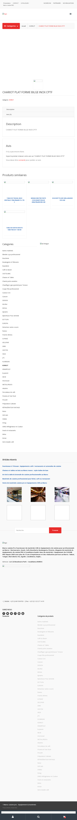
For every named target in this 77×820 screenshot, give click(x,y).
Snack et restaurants (9, 430)
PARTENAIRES (57, 3)
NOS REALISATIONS (68, 3)
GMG (4, 346)
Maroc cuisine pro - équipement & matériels (20, 805)
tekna (4, 434)
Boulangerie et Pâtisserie (10, 262)
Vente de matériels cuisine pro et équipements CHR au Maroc (24, 483)
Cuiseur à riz (6, 293)
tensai (4, 438)
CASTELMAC (6, 274)
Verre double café (8, 442)
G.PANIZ (5, 339)
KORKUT (11, 100)
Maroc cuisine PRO (8, 5)
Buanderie (5, 266)
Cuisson (5, 296)
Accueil (24, 26)
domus (4, 308)
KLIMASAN (6, 362)
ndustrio (5, 388)
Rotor (4, 411)
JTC (3, 358)
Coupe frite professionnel (10, 289)
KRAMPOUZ (6, 369)
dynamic (5, 312)
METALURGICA (7, 384)
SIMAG (4, 419)
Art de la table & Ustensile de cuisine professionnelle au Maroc (25, 474)
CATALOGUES (25, 3)
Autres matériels (7, 251)
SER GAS (5, 415)
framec (4, 331)
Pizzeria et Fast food (9, 396)
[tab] (38, 109)
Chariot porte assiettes (9, 281)
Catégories (11, 26)
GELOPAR (5, 342)
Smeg (4, 423)
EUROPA (5, 323)
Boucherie (5, 258)
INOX (4, 354)
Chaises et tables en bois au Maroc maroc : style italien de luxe (25, 470)
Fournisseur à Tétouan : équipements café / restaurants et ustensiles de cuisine (31, 466)
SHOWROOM (47, 3)
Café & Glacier (7, 270)
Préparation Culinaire (9, 404)
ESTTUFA (5, 319)
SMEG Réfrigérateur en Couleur (12, 427)
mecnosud (5, 381)
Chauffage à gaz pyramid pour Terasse (15, 285)
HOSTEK (5, 350)
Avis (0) (9, 114)
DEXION (5, 300)
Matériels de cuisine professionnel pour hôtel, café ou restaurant (26, 479)
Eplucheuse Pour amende (10, 316)
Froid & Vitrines (7, 335)
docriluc (4, 304)
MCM (4, 377)
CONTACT (16, 3)
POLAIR (4, 400)
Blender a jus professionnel (11, 254)
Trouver (55, 530)
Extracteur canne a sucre (10, 327)
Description (10, 109)
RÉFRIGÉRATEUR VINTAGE (11, 407)
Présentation (7, 3)
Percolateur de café (8, 392)
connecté (21, 160)
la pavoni (5, 373)
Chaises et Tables (8, 277)
